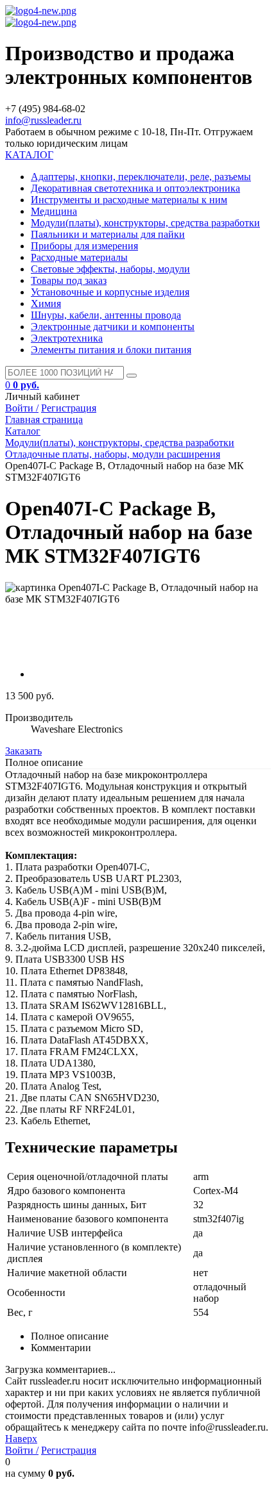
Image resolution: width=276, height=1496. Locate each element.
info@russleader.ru (43, 120)
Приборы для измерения (84, 245)
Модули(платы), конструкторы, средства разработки (145, 222)
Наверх (21, 1438)
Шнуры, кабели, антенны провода (106, 315)
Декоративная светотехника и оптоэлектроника (135, 188)
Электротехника (67, 338)
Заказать (23, 750)
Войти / (22, 408)
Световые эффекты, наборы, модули (110, 268)
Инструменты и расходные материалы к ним (129, 199)
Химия (46, 303)
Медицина (54, 211)
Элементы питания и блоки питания (111, 349)
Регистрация (68, 408)
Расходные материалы (79, 257)
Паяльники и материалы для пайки (108, 234)
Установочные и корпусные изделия (110, 292)
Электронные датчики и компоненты (112, 326)
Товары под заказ (69, 280)
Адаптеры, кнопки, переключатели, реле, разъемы (141, 176)
